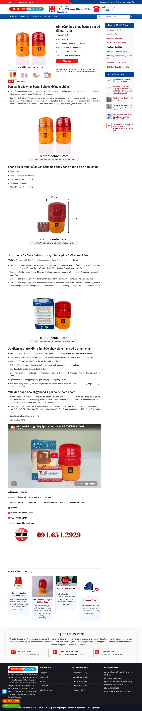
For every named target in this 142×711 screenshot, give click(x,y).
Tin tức (47, 17)
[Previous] (11, 46)
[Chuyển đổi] (132, 29)
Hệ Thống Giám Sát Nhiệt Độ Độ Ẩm (119, 57)
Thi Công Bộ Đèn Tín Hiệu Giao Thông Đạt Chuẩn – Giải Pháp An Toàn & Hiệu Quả (123, 127)
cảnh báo (52, 91)
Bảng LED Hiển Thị (113, 30)
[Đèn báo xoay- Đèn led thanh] (66, 581)
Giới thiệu (24, 17)
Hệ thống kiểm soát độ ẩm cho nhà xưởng (121, 80)
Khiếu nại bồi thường (79, 690)
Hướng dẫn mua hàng (79, 673)
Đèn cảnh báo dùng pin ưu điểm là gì (84, 71)
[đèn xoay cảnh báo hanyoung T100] (18, 583)
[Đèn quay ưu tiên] (90, 586)
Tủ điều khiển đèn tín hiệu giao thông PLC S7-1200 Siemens (123, 107)
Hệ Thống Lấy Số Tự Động (116, 63)
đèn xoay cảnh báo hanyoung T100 (18, 594)
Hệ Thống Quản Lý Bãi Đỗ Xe (117, 67)
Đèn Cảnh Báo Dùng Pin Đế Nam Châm (42, 601)
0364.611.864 (107, 651)
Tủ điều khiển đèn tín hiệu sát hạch (123, 99)
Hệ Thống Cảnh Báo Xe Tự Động (119, 51)
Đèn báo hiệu (111, 34)
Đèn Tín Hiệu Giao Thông (116, 43)
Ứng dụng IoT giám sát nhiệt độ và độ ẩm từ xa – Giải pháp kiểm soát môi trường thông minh (123, 89)
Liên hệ (55, 17)
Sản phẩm (35, 17)
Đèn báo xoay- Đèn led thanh (66, 589)
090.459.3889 (24, 651)
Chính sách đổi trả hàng (80, 686)
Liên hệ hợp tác (45, 686)
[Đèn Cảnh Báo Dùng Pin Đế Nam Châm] (42, 586)
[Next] (49, 46)
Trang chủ (13, 17)
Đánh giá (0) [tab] (21, 81)
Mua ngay (67, 61)
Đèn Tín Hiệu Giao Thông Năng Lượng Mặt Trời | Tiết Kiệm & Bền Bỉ (122, 117)
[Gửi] (132, 17)
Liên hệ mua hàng (46, 690)
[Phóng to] (11, 66)
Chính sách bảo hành (79, 681)
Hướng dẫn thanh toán (80, 677)
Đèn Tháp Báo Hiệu (114, 38)
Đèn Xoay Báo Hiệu (114, 47)
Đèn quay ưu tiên (90, 600)
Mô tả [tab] (11, 81)
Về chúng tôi (44, 677)
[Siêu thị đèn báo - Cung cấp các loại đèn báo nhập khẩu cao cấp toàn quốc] (26, 9)
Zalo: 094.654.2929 (68, 651)
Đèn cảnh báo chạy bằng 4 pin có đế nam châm (74, 69)
